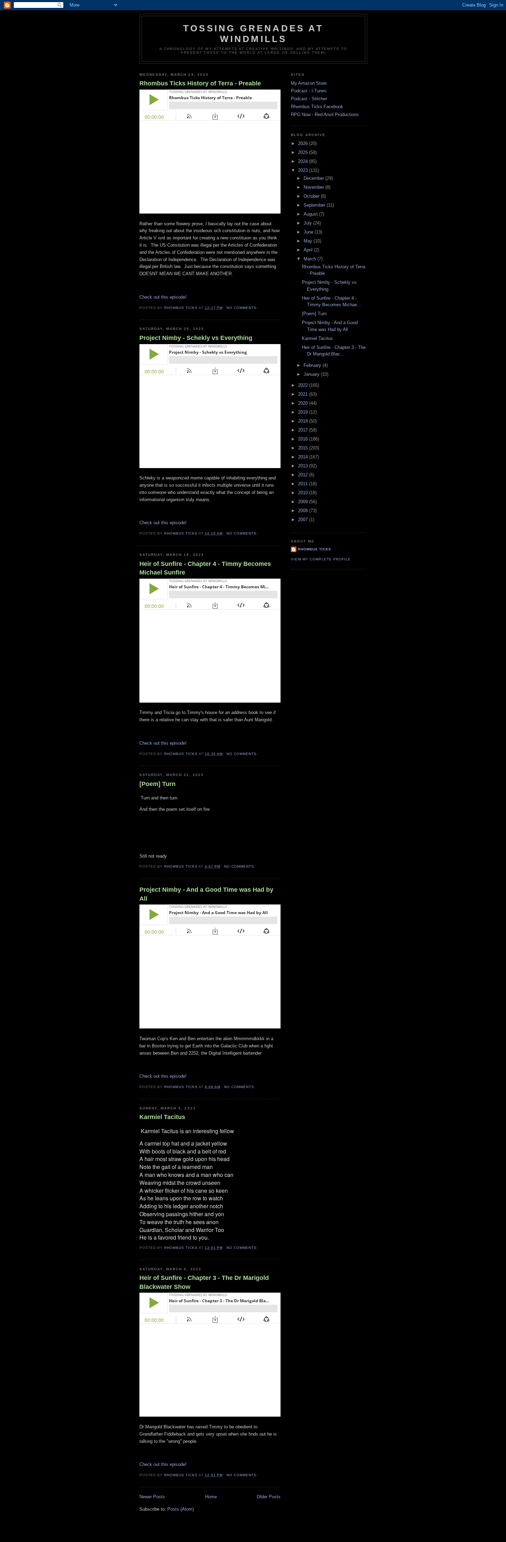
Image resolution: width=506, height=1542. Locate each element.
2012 (303, 474)
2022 (303, 385)
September (315, 205)
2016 (303, 439)
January (312, 374)
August (311, 214)
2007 (303, 519)
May (309, 241)
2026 (303, 143)
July (308, 223)
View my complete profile (321, 559)
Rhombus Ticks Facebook (317, 106)
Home (211, 1496)
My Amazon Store (309, 83)
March (310, 258)
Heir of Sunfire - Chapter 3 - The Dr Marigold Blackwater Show (204, 1282)
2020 (303, 403)
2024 (303, 161)
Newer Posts (152, 1496)
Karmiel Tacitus (162, 1117)
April (309, 249)
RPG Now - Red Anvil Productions (325, 114)
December (314, 178)
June (309, 232)
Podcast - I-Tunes (309, 90)
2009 (303, 501)
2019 (303, 412)
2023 (303, 170)
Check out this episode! (163, 297)
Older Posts (269, 1496)
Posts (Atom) (180, 1509)
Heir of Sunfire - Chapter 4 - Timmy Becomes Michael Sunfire (205, 568)
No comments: (242, 308)
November (314, 187)
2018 (303, 421)
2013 (303, 465)
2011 (303, 483)
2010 (303, 492)
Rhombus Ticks (314, 549)
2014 (303, 456)
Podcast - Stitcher (309, 98)
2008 (303, 510)
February (313, 365)
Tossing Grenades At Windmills (253, 33)
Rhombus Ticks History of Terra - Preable (200, 83)
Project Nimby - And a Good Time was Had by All (206, 894)
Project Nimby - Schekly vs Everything (195, 337)
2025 (303, 152)
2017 (303, 430)
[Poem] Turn (157, 783)
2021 (303, 394)
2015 (303, 448)
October (312, 196)
